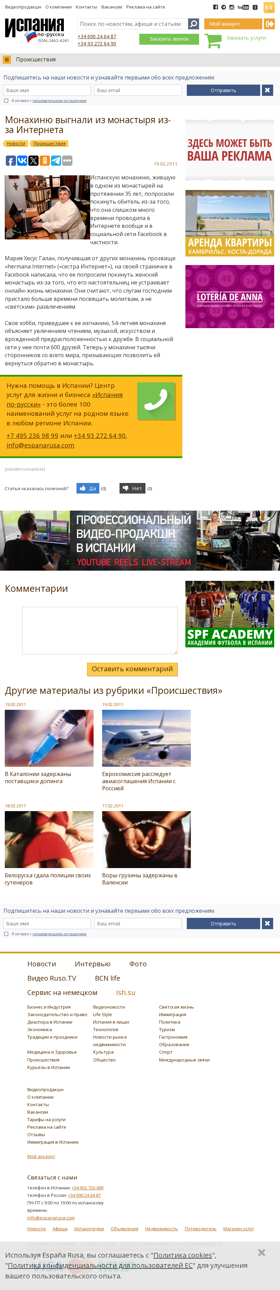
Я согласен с (49, 100)
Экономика (39, 1029)
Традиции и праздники (52, 1037)
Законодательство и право (57, 1014)
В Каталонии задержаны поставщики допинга (38, 777)
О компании (58, 7)
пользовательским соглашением (59, 100)
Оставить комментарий (132, 668)
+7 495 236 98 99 (32, 435)
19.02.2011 (15, 704)
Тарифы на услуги (46, 1119)
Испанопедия (89, 1229)
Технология (105, 1029)
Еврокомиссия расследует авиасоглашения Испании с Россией (139, 781)
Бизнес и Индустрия (49, 1007)
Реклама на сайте (145, 7)
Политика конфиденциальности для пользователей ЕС (100, 1265)
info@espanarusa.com (40, 445)
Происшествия (36, 59)
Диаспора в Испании (49, 1022)
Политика (169, 1022)
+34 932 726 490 (87, 1188)
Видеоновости (109, 1007)
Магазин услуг (238, 1229)
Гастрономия (173, 1037)
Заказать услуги (246, 37)
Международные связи (184, 1060)
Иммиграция (172, 1014)
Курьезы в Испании (48, 1067)
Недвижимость (161, 1229)
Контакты (86, 7)
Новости (36, 1229)
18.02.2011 (15, 806)
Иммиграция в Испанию (53, 1142)
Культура (103, 1052)
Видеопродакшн (23, 7)
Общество (104, 1060)
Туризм (167, 1029)
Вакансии (111, 7)
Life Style (102, 1014)
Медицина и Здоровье (52, 1052)
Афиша (60, 1229)
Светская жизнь (176, 1007)
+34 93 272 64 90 (97, 43)
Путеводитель (200, 1229)
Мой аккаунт (41, 1156)
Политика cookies (182, 1255)
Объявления (124, 1229)
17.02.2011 (112, 806)
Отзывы (36, 1134)
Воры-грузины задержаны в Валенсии (140, 878)
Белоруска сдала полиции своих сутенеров (48, 878)
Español (269, 5)
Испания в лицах (111, 1022)
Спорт (165, 1052)
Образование (174, 1044)
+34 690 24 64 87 (97, 36)
